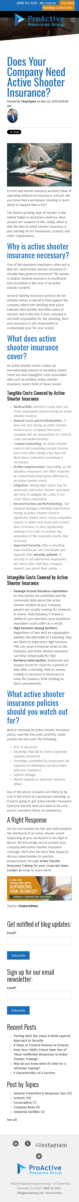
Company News (27, 1107)
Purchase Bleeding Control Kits (58, 5)
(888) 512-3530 (27, 3)
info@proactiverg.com (30, 1193)
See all (12, 1120)
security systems (45, 555)
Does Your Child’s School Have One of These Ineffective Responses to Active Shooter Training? (40, 1054)
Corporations (28, 906)
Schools (22, 1098)
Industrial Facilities (29, 1112)
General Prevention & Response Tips (43, 1093)
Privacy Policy (54, 1193)
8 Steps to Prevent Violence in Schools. (41, 1045)
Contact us (14, 870)
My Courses (48, 3)
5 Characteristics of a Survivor (34, 1073)
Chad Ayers (28, 101)
